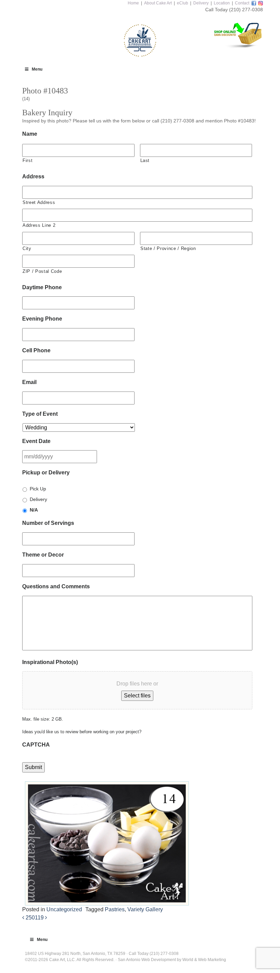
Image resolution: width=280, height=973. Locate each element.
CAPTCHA (36, 745)
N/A (34, 510)
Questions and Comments (56, 586)
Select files (137, 695)
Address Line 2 (39, 225)
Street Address (39, 202)
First (27, 160)
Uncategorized (64, 909)
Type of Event (40, 414)
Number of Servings (48, 523)
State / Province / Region (168, 248)
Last (145, 160)
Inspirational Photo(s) (50, 662)
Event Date (36, 441)
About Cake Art (158, 3)
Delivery (201, 3)
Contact (242, 3)
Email (29, 382)
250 (29, 917)
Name (29, 134)
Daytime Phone (42, 287)
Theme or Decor (43, 555)
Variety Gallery (145, 909)
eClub (182, 3)
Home (133, 3)
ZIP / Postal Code (42, 271)
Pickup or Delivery (46, 472)
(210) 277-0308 (246, 9)
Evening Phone (42, 319)
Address (33, 176)
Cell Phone (36, 350)
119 (40, 917)
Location (222, 3)
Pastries (115, 909)
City (27, 248)
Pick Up (38, 488)
